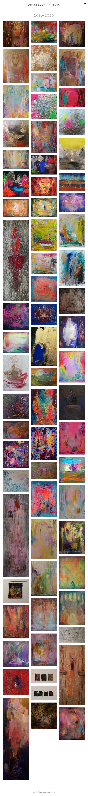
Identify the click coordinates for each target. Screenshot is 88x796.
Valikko (85, 3)
